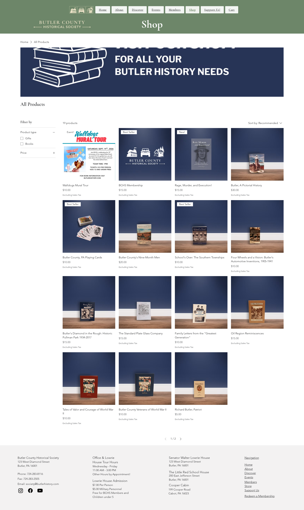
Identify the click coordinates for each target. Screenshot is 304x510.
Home (248, 464)
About (249, 469)
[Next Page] (181, 439)
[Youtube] (40, 490)
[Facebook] (30, 490)
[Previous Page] (165, 439)
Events (249, 477)
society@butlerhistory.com (42, 484)
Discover (250, 473)
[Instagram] (21, 490)
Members (251, 482)
